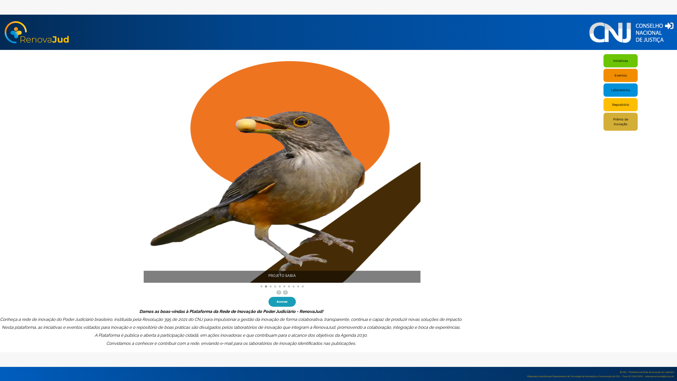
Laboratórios (620, 90)
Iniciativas (620, 61)
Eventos (621, 75)
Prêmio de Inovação (620, 121)
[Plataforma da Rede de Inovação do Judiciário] (37, 32)
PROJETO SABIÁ (282, 276)
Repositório (620, 105)
